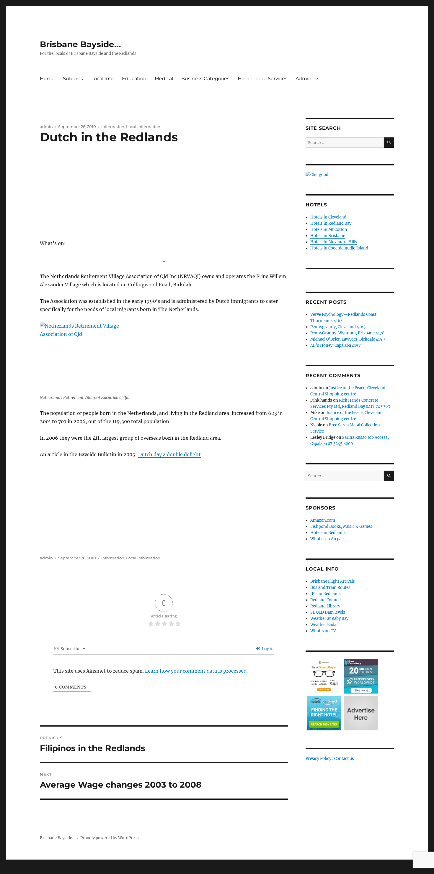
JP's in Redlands (325, 593)
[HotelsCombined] (324, 712)
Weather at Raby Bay (329, 618)
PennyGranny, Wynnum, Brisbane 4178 (347, 333)
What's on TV (323, 630)
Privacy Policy (318, 758)
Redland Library (325, 606)
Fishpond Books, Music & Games (341, 526)
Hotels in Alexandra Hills (333, 241)
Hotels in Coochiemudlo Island (339, 248)
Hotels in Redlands (328, 532)
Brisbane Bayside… (80, 44)
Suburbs (73, 78)
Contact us (344, 758)
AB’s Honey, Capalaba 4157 (335, 345)
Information (112, 126)
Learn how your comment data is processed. (196, 671)
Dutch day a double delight (169, 454)
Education (134, 78)
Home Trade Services (262, 78)
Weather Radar (324, 624)
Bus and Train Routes (330, 587)
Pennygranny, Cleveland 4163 (338, 326)
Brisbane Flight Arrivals (332, 581)
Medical (164, 78)
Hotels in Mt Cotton (328, 229)
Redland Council (325, 599)
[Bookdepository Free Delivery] (361, 675)
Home (47, 78)
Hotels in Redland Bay (330, 223)
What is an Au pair (327, 538)
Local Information (143, 126)
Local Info (102, 78)
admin (46, 126)
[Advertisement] (165, 198)
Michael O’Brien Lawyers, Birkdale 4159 (347, 339)
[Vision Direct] (324, 675)
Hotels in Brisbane (327, 235)
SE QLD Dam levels (327, 612)
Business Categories (205, 78)
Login (267, 648)
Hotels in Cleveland (328, 217)
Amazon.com (322, 520)
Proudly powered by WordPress (109, 837)
